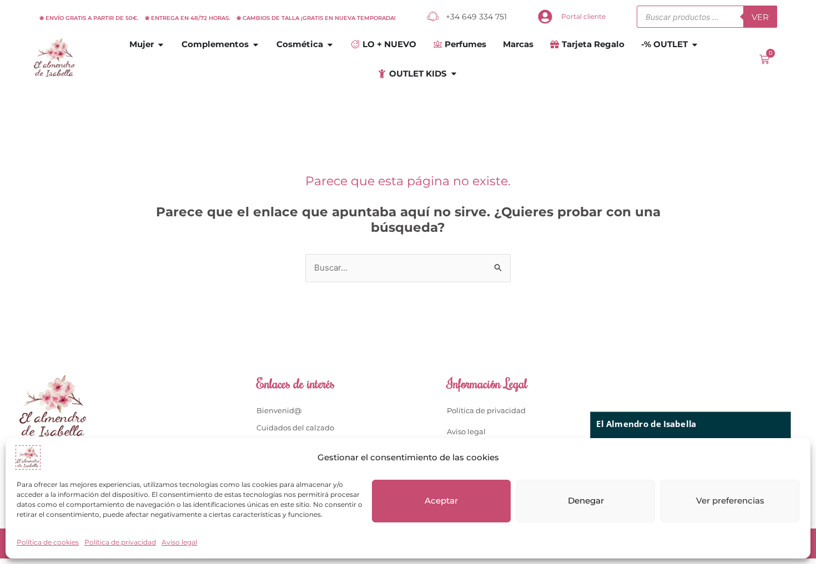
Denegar (586, 500)
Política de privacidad (120, 542)
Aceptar (441, 500)
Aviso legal (179, 542)
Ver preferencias (730, 500)
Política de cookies (48, 542)
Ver (760, 17)
